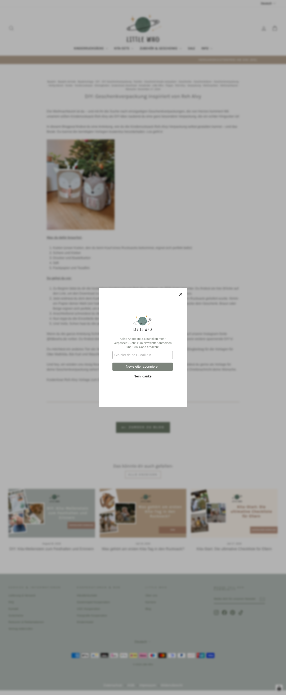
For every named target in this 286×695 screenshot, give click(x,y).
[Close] (181, 294)
